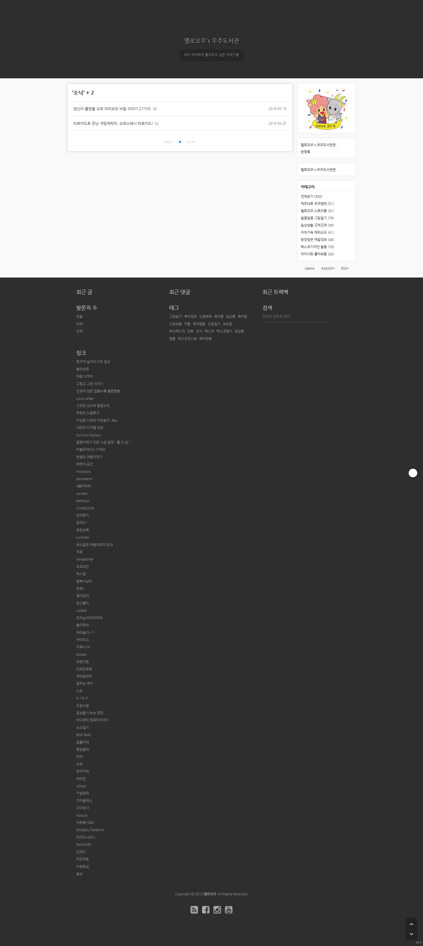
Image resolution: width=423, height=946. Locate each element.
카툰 (187, 324)
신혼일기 (214, 324)
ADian (81, 786)
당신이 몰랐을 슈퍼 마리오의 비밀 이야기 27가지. (112, 109)
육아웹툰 (199, 324)
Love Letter (85, 398)
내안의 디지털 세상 (89, 427)
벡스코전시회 (187, 339)
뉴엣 (79, 764)
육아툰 (219, 316)
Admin (310, 268)
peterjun (82, 501)
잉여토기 (82, 515)
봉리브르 (82, 369)
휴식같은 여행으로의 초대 (94, 545)
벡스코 (209, 331)
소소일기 (82, 727)
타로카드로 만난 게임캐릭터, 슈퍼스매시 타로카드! (113, 123)
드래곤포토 (84, 669)
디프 (79, 691)
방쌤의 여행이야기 (89, 457)
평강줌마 (82, 749)
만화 (190, 331)
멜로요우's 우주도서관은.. (319, 170)
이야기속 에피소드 (317, 232)
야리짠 (81, 779)
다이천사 (82, 808)
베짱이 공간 (84, 464)
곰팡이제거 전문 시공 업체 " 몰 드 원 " (103, 442)
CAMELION (85, 508)
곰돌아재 (82, 742)
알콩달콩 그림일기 (317, 218)
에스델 (81, 574)
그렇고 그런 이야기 (89, 384)
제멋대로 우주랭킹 (317, 204)
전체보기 (312, 196)
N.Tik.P (82, 698)
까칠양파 (82, 793)
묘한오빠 (82, 530)
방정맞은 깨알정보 (317, 240)
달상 (79, 874)
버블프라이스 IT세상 (90, 449)
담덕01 (81, 523)
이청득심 (82, 867)
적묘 (79, 552)
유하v (80, 588)
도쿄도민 (82, 567)
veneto (81, 493)
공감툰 (239, 331)
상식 (199, 331)
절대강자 (82, 596)
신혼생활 (175, 324)
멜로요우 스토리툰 (317, 211)
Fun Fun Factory (88, 435)
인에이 (81, 852)
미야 (79, 757)
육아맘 (242, 316)
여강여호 (82, 859)
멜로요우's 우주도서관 (211, 40)
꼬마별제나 (84, 801)
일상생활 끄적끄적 (317, 225)
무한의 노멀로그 (87, 413)
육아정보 (190, 316)
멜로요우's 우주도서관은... (320, 145)
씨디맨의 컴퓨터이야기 (92, 720)
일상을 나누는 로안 (89, 713)
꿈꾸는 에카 (84, 683)
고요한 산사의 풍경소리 (93, 406)
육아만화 (205, 339)
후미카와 (82, 771)
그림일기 (175, 316)
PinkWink (83, 472)
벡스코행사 (224, 331)
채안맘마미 (84, 676)
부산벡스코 (177, 331)
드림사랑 (82, 706)
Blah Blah (83, 735)
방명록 (305, 152)
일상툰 (230, 316)
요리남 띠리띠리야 (89, 618)
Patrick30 (83, 844)
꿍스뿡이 (82, 603)
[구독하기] (413, 473)
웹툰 (172, 339)
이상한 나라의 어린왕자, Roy (96, 420)
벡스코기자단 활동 (317, 247)
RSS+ (345, 268)
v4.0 (419, 942)
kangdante (84, 559)
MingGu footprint (90, 830)
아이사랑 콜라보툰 (317, 254)
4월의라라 (83, 486)
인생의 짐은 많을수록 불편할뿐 (98, 391)
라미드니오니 (85, 837)
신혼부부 (205, 316)
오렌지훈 (82, 662)
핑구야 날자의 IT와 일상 (93, 362)
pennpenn (84, 479)
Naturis (81, 815)
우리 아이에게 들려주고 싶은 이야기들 (211, 55)
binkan (81, 654)
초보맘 (227, 324)
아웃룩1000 (85, 822)
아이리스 (82, 640)
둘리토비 (82, 625)
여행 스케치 (84, 376)
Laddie (81, 610)
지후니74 (83, 647)
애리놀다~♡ (85, 632)
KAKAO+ (328, 268)
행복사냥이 (84, 581)
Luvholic (82, 537)
